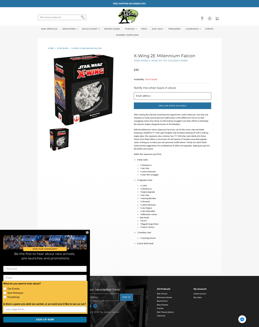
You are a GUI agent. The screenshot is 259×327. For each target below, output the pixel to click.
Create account (200, 294)
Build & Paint (90, 29)
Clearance (192, 29)
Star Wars (62, 48)
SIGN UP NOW (45, 319)
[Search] (82, 17)
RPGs (144, 29)
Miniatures (69, 29)
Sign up (126, 297)
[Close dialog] (87, 232)
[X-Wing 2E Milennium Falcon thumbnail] (59, 139)
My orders (198, 297)
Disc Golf (157, 29)
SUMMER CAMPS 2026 (127, 35)
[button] (242, 319)
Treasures (174, 29)
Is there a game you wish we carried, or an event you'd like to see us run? (44, 304)
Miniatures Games (164, 297)
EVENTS (209, 29)
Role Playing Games (165, 312)
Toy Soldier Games (175, 60)
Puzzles (130, 29)
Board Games (112, 29)
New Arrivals (49, 29)
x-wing (153, 60)
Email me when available (172, 106)
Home (51, 48)
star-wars (141, 60)
